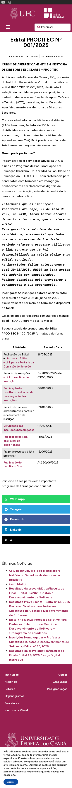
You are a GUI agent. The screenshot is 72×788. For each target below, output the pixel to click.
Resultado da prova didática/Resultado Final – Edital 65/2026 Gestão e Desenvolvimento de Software (36, 593)
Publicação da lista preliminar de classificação (16, 440)
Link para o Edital (16, 358)
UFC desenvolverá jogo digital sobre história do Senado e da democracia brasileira (35, 575)
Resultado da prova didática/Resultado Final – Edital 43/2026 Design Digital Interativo (36, 655)
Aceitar (10, 781)
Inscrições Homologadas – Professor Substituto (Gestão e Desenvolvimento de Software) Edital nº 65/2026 (39, 642)
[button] (36, 499)
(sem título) (17, 584)
